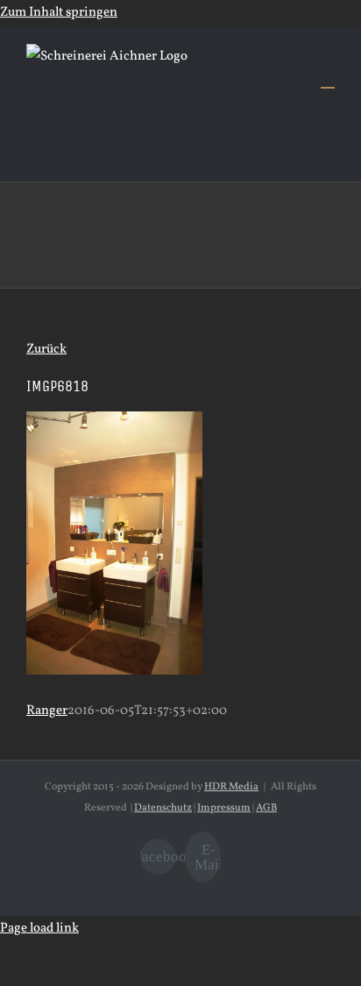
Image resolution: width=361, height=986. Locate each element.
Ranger (46, 711)
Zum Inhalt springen (58, 13)
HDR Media (231, 787)
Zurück (46, 349)
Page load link (39, 928)
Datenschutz (163, 808)
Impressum (224, 808)
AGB (266, 808)
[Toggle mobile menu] (328, 79)
